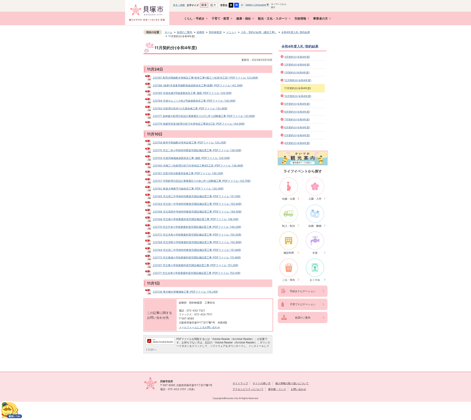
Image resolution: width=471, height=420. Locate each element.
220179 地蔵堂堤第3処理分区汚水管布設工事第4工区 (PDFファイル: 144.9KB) (199, 123)
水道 (315, 252)
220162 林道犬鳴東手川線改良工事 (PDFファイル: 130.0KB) (188, 188)
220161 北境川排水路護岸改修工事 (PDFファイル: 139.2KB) (188, 173)
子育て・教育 (220, 18)
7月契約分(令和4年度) (297, 119)
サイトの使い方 (262, 383)
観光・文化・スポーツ (272, 18)
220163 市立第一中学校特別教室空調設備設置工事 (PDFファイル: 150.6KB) (197, 203)
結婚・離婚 (315, 225)
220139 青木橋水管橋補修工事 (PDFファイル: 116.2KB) (185, 291)
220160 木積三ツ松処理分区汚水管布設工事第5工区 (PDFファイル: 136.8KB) (198, 165)
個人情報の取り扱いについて (292, 383)
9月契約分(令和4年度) (297, 103)
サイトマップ (240, 383)
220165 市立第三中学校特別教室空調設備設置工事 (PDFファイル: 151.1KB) (196, 196)
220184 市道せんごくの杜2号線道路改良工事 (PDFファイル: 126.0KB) (194, 100)
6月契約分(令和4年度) (297, 127)
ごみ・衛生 (288, 279)
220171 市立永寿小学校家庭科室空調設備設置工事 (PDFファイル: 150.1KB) (196, 272)
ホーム (168, 32)
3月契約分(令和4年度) (297, 56)
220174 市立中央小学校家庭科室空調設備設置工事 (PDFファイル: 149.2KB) (197, 226)
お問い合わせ (298, 389)
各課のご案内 (184, 32)
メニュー (231, 32)
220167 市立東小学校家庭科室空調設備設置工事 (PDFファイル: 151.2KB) (195, 265)
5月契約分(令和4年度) (297, 135)
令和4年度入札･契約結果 (295, 32)
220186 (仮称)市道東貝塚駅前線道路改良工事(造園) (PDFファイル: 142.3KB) (198, 85)
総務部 (200, 32)
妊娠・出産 (288, 198)
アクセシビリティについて (248, 389)
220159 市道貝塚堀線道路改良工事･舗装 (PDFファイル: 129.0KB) (191, 158)
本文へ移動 (179, 5)
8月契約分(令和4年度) (297, 111)
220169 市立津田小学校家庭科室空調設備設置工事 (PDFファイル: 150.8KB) (197, 242)
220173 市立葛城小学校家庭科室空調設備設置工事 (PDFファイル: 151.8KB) (197, 257)
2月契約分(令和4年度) (297, 64)
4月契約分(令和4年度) (297, 143)
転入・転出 (288, 225)
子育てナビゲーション (303, 304)
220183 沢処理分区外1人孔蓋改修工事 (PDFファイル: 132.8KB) (190, 108)
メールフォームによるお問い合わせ (199, 327)
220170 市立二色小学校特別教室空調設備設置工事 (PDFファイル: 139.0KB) (197, 150)
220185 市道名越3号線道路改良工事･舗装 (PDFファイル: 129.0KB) (192, 92)
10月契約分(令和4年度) (297, 96)
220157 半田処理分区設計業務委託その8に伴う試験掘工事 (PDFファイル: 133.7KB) (202, 180)
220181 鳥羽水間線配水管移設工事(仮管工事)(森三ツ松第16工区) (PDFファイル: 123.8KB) (205, 77)
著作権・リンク (277, 389)
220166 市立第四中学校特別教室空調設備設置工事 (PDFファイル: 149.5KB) (197, 211)
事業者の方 (320, 18)
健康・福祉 (243, 18)
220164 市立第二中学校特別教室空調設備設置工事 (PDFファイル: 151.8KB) (197, 249)
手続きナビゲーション (303, 291)
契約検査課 (215, 32)
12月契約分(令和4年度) (297, 80)
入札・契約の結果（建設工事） (259, 32)
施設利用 (289, 252)
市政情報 (300, 18)
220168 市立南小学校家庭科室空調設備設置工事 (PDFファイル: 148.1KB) (195, 219)
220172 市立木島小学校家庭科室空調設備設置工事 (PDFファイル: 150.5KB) (197, 234)
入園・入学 (315, 198)
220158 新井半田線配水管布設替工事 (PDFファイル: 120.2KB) (189, 142)
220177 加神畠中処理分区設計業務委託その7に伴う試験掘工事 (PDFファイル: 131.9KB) (204, 116)
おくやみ (315, 279)
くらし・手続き (194, 18)
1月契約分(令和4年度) (297, 72)
